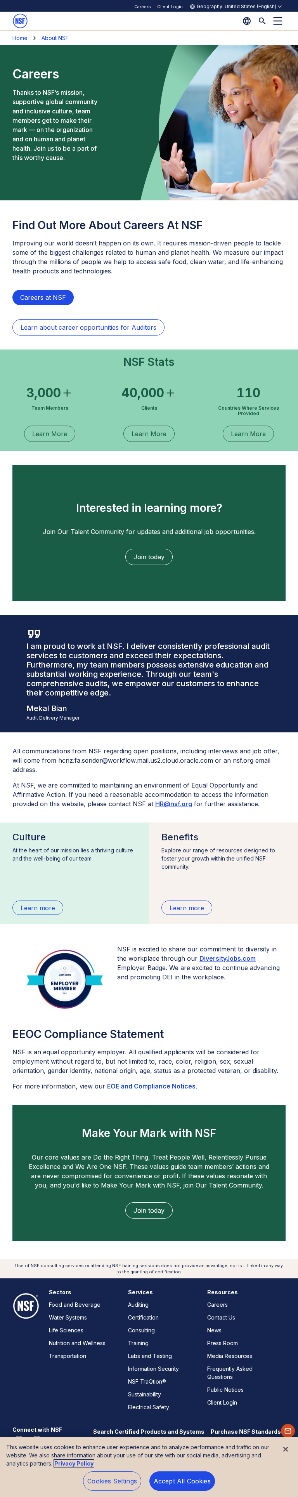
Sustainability (144, 1394)
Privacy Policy (74, 1463)
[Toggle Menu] (278, 21)
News (214, 1330)
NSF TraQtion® (147, 1381)
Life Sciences (66, 1330)
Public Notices (225, 1389)
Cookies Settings (112, 1481)
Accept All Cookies (182, 1481)
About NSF (55, 38)
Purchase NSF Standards (246, 1431)
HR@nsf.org (173, 804)
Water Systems (68, 1317)
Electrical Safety (148, 1407)
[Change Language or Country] (247, 21)
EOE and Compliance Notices (151, 1086)
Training (138, 1343)
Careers (142, 6)
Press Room (222, 1343)
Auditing (138, 1304)
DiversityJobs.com (227, 958)
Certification (143, 1317)
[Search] (262, 21)
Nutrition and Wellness (77, 1343)
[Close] (285, 1449)
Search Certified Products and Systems (148, 1431)
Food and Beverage (74, 1304)
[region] (149, 1467)
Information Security (153, 1368)
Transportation (67, 1356)
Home (20, 38)
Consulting (141, 1330)
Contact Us (221, 1317)
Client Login (170, 6)
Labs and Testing (150, 1356)
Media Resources (229, 1356)
